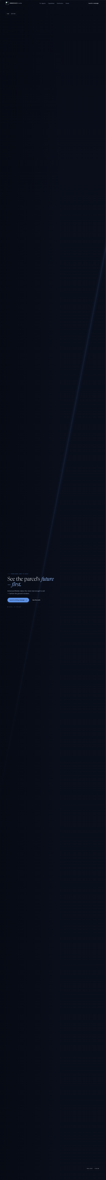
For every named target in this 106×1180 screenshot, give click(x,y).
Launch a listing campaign (17, 600)
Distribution (60, 3)
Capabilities (51, 3)
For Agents (43, 3)
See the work (36, 600)
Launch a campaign (93, 3)
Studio (67, 3)
